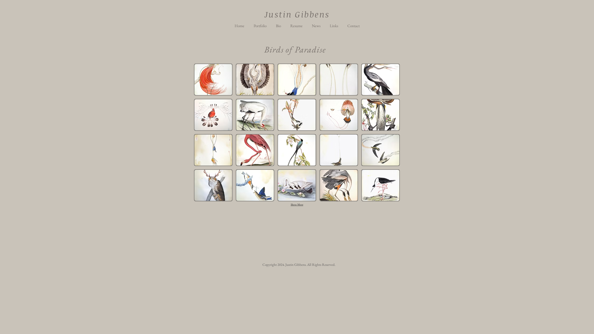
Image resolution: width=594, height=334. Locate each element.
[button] (213, 80)
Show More (297, 204)
